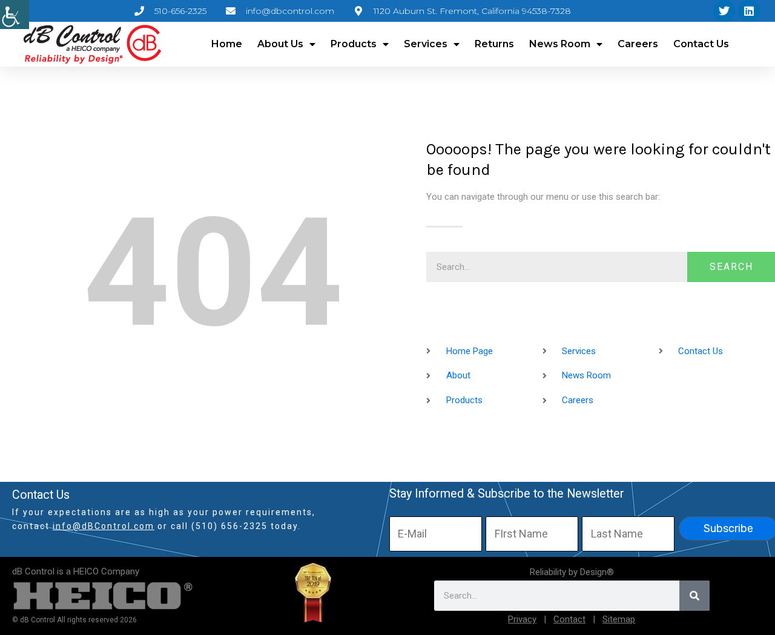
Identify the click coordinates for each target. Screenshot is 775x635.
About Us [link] (280, 44)
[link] (14, 14)
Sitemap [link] (618, 619)
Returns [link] (494, 44)
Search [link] (731, 266)
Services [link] (425, 44)
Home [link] (226, 44)
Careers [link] (638, 44)
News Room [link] (559, 44)
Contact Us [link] (701, 44)
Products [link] (354, 44)
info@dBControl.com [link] (103, 526)
